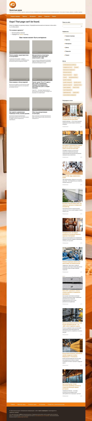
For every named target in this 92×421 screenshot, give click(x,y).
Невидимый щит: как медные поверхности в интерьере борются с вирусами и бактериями (72, 234)
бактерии (76, 67)
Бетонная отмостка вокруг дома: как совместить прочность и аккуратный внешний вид (72, 205)
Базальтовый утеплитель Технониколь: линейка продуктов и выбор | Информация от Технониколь (73, 355)
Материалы (33, 16)
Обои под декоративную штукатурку (39, 112)
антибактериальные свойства (69, 64)
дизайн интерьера (67, 79)
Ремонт (54, 16)
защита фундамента (67, 89)
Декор (40, 16)
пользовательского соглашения (42, 415)
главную (21, 34)
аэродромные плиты (67, 67)
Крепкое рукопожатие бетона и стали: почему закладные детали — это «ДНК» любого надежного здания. (72, 324)
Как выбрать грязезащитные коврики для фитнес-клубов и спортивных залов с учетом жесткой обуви (72, 147)
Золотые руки (15, 10)
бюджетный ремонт (67, 74)
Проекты (24, 16)
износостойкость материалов (69, 94)
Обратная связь (21, 404)
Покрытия (47, 16)
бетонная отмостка (67, 72)
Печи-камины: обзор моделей (18, 82)
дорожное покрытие (67, 84)
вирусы (75, 74)
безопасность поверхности (69, 69)
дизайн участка (77, 82)
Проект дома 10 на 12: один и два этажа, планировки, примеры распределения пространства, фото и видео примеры (41, 85)
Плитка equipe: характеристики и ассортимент (18, 55)
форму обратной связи (23, 417)
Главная (13, 404)
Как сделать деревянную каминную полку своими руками (19, 112)
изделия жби (76, 92)
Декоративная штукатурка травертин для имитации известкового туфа (40, 56)
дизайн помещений (67, 82)
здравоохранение (67, 92)
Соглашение (42, 404)
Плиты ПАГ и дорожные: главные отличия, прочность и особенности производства (71, 292)
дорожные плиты (77, 84)
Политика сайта (32, 404)
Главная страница (15, 16)
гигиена (65, 77)
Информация (65, 126)
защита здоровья (67, 87)
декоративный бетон (73, 77)
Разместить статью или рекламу (56, 404)
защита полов (76, 87)
